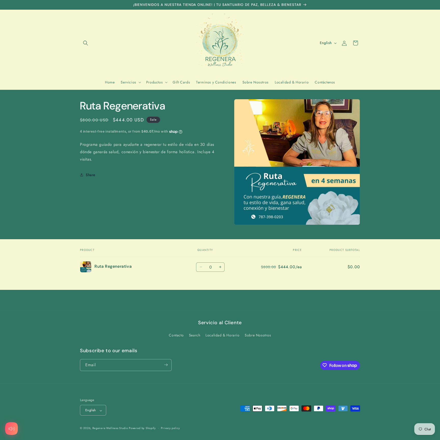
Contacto (176, 335)
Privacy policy (170, 428)
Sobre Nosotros (258, 335)
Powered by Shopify (142, 428)
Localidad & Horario (222, 335)
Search (194, 335)
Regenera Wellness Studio (110, 428)
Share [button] (90, 174)
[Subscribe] (165, 365)
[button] (85, 43)
